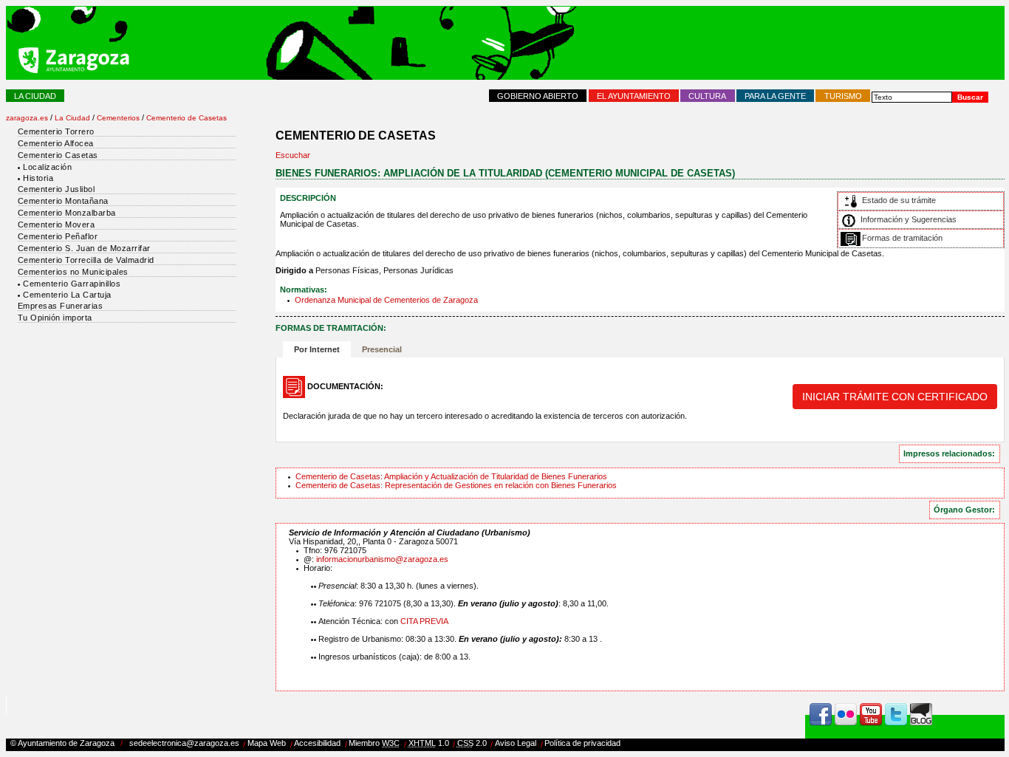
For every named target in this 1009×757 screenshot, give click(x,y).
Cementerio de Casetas (186, 118)
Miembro (374, 743)
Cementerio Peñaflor (58, 236)
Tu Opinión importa (55, 317)
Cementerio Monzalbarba (67, 212)
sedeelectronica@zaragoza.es (184, 743)
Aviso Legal (515, 743)
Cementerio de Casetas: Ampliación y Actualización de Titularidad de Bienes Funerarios (451, 476)
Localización (47, 166)
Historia (38, 178)
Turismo (843, 96)
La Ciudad (35, 96)
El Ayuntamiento (634, 96)
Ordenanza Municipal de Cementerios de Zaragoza (386, 299)
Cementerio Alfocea (56, 143)
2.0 (472, 743)
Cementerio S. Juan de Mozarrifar (84, 248)
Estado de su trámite (899, 200)
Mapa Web (266, 743)
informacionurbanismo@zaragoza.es (382, 559)
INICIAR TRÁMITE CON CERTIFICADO (895, 397)
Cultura (707, 96)
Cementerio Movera (56, 224)
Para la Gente (775, 96)
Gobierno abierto (537, 96)
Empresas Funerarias (60, 305)
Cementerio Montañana (63, 200)
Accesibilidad (317, 743)
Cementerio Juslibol (56, 189)
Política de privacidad (582, 743)
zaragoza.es (27, 118)
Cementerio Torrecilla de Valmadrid (86, 260)
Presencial (382, 349)
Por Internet (315, 349)
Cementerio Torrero (56, 131)
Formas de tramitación (902, 237)
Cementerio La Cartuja (67, 294)
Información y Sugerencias (909, 219)
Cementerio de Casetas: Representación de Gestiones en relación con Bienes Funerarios (456, 485)
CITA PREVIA (424, 621)
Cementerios (118, 118)
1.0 (428, 743)
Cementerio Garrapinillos (71, 283)
